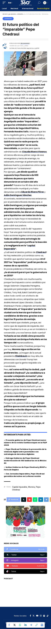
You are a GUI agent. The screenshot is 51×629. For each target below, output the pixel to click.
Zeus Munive (25, 43)
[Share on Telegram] (31, 625)
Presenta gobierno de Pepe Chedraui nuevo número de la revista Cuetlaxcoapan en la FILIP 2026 (25, 442)
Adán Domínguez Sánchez (18, 195)
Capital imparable (19, 487)
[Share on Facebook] (9, 625)
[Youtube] (25, 565)
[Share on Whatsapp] (20, 625)
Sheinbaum (21, 356)
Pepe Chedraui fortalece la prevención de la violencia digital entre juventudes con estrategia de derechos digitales (25, 451)
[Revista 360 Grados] (25, 3)
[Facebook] (25, 549)
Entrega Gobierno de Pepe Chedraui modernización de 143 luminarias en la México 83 (25, 460)
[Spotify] (44, 616)
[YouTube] (37, 616)
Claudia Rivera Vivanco (34, 151)
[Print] (42, 625)
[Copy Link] (36, 625)
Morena (31, 487)
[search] (39, 2)
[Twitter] (25, 554)
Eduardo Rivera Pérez (32, 192)
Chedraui (41, 252)
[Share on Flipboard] (29, 499)
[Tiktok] (25, 571)
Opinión (8, 18)
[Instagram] (25, 560)
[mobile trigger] (5, 2)
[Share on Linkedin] (25, 625)
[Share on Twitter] (14, 625)
